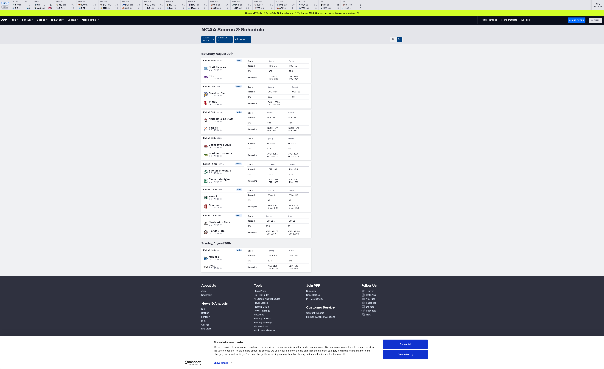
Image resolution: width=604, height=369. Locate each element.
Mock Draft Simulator (264, 330)
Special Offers (313, 295)
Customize (403, 354)
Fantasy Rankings (263, 322)
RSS (368, 315)
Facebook (371, 303)
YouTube (370, 299)
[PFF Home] (4, 20)
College (205, 325)
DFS (203, 321)
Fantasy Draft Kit (262, 319)
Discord (370, 307)
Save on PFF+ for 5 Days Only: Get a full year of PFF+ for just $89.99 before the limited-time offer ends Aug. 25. (302, 13)
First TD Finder (261, 295)
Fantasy (205, 317)
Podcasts (371, 311)
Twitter (370, 291)
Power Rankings (262, 311)
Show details (221, 362)
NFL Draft (206, 329)
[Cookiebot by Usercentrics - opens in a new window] (193, 362)
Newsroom (206, 295)
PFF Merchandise (315, 299)
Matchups (259, 315)
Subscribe (311, 291)
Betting (205, 313)
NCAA (5, 7)
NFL (5, 3)
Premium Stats (261, 307)
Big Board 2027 (262, 326)
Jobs (204, 291)
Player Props (260, 291)
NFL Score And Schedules (267, 299)
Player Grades (261, 303)
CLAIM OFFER (576, 20)
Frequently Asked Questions (320, 317)
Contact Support (315, 313)
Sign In (595, 20)
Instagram (371, 295)
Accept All (405, 344)
